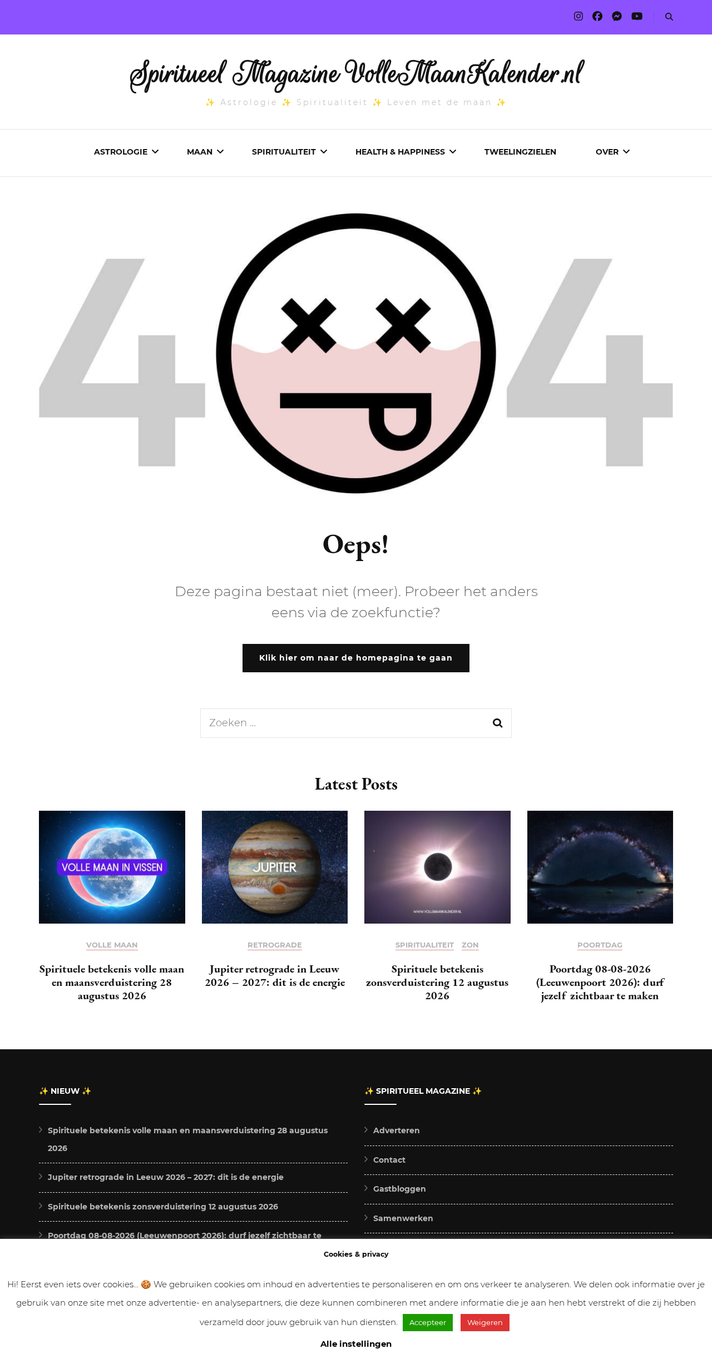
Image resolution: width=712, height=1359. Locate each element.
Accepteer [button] (427, 1322)
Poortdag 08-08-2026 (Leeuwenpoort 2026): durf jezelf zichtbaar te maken (600, 982)
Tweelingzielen (520, 152)
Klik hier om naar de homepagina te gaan (356, 658)
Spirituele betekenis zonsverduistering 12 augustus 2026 (437, 982)
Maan (199, 152)
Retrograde (275, 945)
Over (607, 152)
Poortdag (599, 945)
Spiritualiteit (284, 152)
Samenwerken (403, 1218)
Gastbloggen (399, 1189)
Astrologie (120, 152)
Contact (389, 1160)
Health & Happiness (400, 152)
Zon (470, 945)
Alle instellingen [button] (356, 1343)
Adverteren (396, 1130)
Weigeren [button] (485, 1322)
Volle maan (112, 945)
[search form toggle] (669, 17)
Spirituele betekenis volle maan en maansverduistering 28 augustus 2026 (111, 982)
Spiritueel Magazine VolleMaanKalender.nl (356, 73)
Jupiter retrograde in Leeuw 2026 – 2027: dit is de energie (275, 975)
